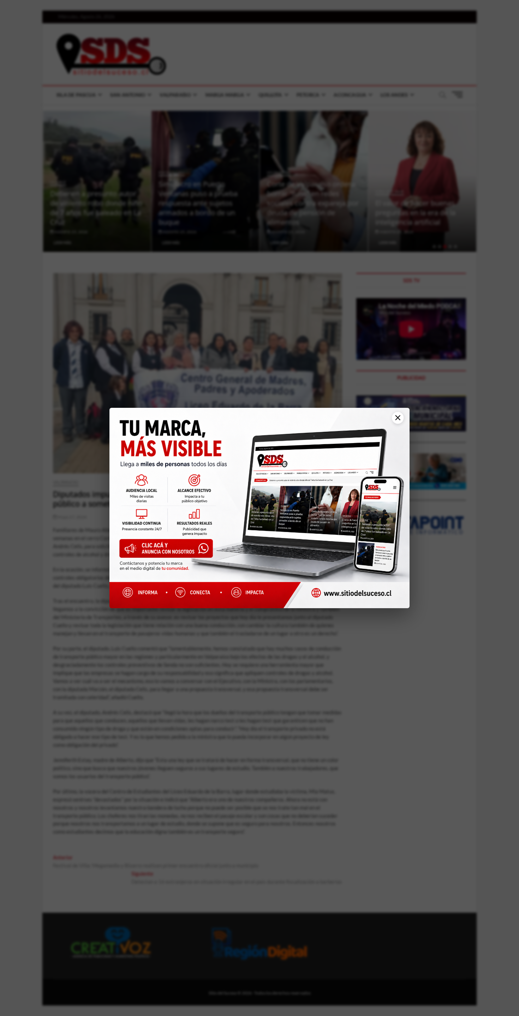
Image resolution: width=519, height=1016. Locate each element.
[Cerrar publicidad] (395, 421)
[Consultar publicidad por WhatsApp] (169, 551)
